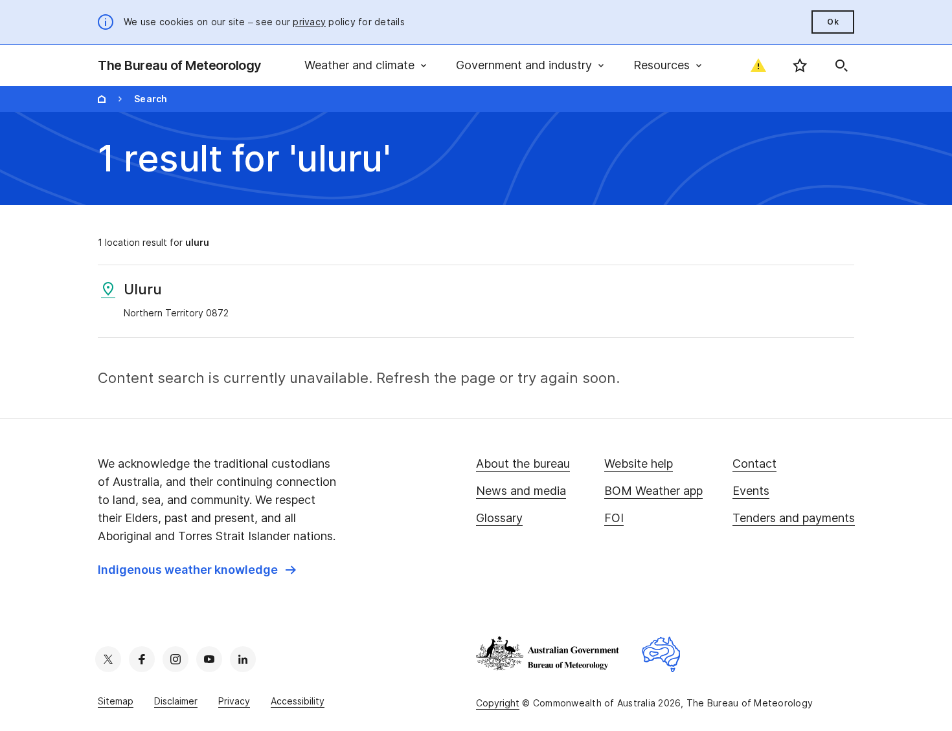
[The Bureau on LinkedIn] (243, 659)
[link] (197, 570)
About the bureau (523, 463)
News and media (521, 490)
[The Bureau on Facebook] (142, 659)
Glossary (499, 518)
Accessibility (297, 700)
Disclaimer (176, 700)
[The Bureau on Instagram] (175, 659)
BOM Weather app (653, 490)
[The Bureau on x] (108, 659)
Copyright (497, 702)
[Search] (841, 65)
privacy (309, 21)
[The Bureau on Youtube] (209, 659)
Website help (638, 463)
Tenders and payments (793, 518)
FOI (614, 518)
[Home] (102, 99)
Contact (754, 463)
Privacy (234, 700)
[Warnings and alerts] (758, 65)
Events (750, 490)
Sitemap (115, 700)
